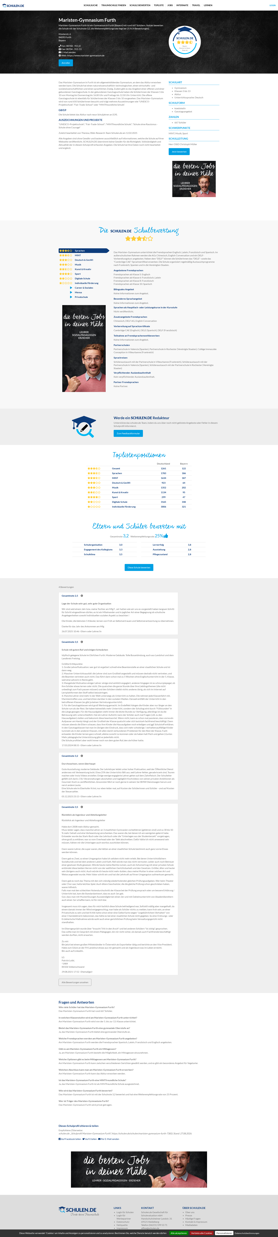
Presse (188, 1215)
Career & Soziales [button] (83, 287)
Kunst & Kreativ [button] (82, 269)
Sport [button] (77, 273)
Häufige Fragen (193, 1218)
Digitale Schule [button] (82, 278)
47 (184, 497)
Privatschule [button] (81, 297)
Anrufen (66, 62)
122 (184, 468)
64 (184, 482)
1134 (163, 492)
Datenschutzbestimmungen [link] (247, 1233)
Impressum (122, 1228)
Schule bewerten (140, 5)
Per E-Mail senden (109, 1139)
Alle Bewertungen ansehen (75, 982)
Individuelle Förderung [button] (86, 283)
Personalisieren (224, 1233)
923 (163, 482)
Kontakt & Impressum (196, 1221)
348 (184, 501)
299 (163, 497)
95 (184, 492)
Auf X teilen (91, 1139)
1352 (163, 487)
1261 (163, 468)
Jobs (170, 5)
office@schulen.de (150, 1228)
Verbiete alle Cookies (201, 1233)
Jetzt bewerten (179, 151)
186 (184, 473)
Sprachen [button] (79, 250)
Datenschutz (123, 1221)
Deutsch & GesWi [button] (83, 259)
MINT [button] (77, 255)
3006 (163, 506)
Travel (196, 5)
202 (184, 487)
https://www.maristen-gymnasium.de (85, 55)
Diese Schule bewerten (139, 567)
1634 (163, 478)
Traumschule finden (113, 5)
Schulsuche (91, 5)
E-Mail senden (68, 52)
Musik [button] (77, 264)
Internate (182, 5)
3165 (163, 501)
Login (273, 5)
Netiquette (122, 1225)
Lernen (208, 5)
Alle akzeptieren (179, 1233)
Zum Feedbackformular (128, 433)
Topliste (159, 5)
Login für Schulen (125, 1212)
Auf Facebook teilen (71, 1139)
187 (184, 478)
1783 (163, 473)
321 (184, 506)
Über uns (189, 1212)
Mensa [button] (78, 292)
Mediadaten (191, 1225)
